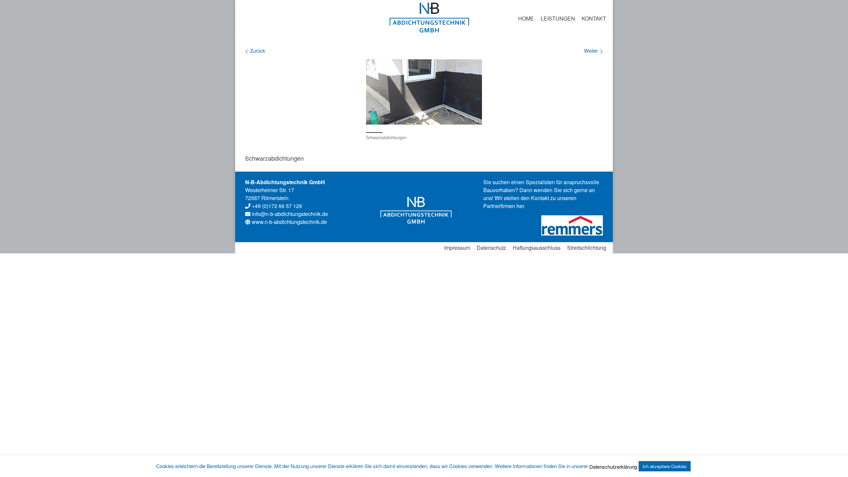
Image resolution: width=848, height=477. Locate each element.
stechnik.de (289, 222)
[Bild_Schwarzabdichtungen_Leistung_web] (424, 92)
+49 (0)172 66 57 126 (276, 206)
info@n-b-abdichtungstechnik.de (290, 214)
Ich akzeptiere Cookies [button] (665, 466)
